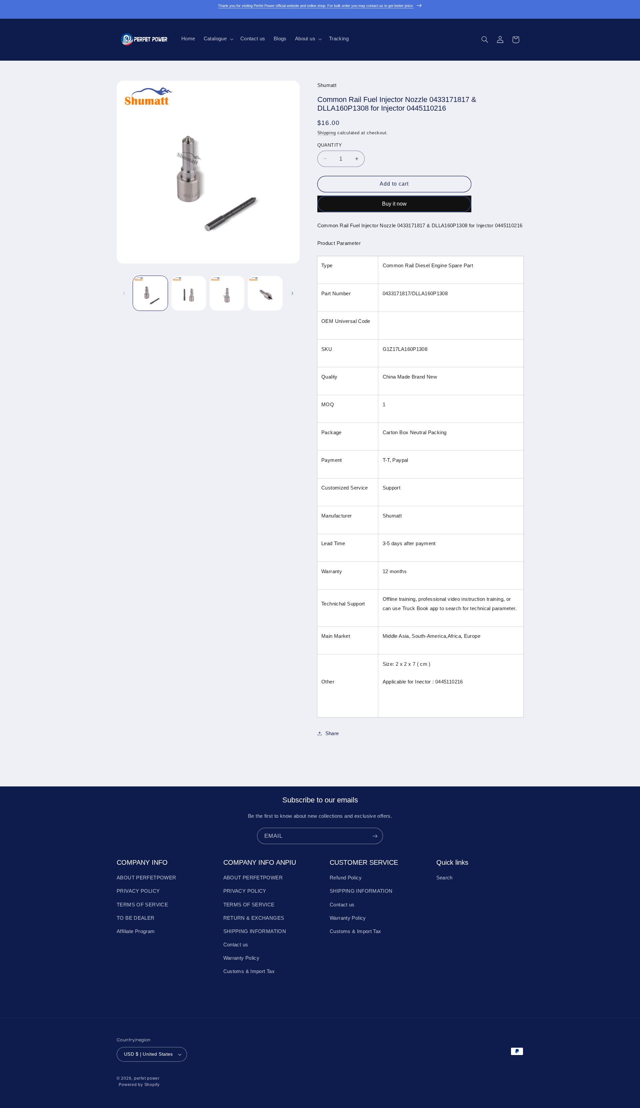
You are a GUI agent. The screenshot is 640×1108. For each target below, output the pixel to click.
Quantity (329, 144)
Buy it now (394, 203)
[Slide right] (292, 293)
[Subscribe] (375, 836)
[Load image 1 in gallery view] (150, 293)
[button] (217, 39)
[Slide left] (124, 293)
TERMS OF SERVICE (142, 904)
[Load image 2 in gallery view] (188, 293)
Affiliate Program (136, 931)
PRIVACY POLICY (138, 891)
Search (444, 877)
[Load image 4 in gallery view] (265, 293)
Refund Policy (346, 877)
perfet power (147, 1078)
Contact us (235, 944)
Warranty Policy (241, 958)
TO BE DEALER (136, 918)
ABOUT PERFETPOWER (146, 877)
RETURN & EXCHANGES (253, 918)
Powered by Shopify (139, 1085)
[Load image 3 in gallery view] (227, 293)
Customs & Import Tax (249, 971)
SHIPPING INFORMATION (254, 931)
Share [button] (332, 733)
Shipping (326, 132)
